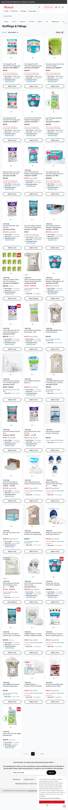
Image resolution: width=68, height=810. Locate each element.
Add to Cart (12, 86)
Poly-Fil (14, 21)
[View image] (11, 57)
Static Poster (39, 491)
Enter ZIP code (9, 81)
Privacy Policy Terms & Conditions (49, 798)
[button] (52, 805)
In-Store (6, 21)
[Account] (59, 7)
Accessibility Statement (33, 790)
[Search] (39, 7)
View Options (33, 298)
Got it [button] (52, 802)
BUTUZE (31, 21)
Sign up (51, 772)
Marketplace (55, 21)
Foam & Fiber (8, 16)
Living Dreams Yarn (31, 289)
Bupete (40, 21)
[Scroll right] (65, 21)
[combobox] (27, 7)
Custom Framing (6, 2)
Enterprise (24, 2)
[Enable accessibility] (64, 806)
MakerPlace (16, 2)
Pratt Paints (60, 440)
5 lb (47, 21)
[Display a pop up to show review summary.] (18, 68)
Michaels (22, 21)
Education (32, 2)
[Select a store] (56, 7)
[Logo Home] (9, 7)
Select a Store (16, 76)
